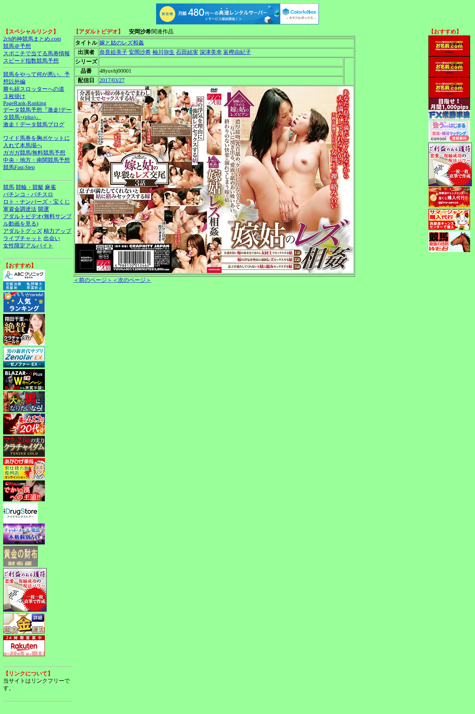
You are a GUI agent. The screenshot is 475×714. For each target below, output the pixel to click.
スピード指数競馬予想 (31, 61)
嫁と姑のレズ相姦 (121, 43)
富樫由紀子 (237, 52)
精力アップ (57, 231)
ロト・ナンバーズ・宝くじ (36, 202)
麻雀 (50, 187)
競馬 (8, 187)
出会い (51, 238)
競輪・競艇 (29, 187)
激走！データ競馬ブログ (33, 124)
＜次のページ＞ (131, 280)
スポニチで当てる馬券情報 (36, 53)
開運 (43, 209)
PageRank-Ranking (24, 103)
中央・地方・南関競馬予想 (36, 160)
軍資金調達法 (20, 209)
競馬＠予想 (17, 46)
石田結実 (187, 52)
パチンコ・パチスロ (28, 194)
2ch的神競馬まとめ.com (32, 39)
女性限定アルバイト (28, 246)
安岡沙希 (140, 52)
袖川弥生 (163, 52)
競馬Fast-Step (19, 167)
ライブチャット (22, 238)
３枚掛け (14, 96)
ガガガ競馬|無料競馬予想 (34, 153)
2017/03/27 (111, 80)
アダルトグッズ (22, 231)
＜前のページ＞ (92, 280)
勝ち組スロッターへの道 (33, 89)
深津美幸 (211, 52)
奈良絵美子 (113, 52)
